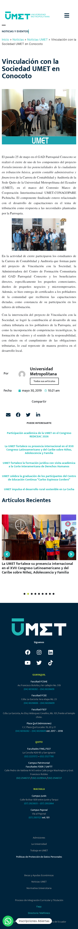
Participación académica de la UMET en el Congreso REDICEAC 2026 (39, 435)
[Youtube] (27, 663)
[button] (71, 15)
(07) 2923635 (31, 803)
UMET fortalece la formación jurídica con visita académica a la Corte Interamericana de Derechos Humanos (39, 465)
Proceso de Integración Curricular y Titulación (39, 900)
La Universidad (39, 844)
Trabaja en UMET (39, 850)
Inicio (5, 39)
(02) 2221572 (31, 756)
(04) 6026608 (31, 703)
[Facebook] (27, 652)
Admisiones (39, 838)
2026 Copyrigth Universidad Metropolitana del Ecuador (39, 922)
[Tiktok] (50, 663)
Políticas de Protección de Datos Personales (39, 857)
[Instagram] (39, 652)
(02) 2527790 (47, 756)
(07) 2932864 (47, 803)
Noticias (18, 39)
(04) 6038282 (31, 689)
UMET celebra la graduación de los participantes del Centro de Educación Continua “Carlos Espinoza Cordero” (39, 478)
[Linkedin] (50, 652)
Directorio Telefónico (39, 913)
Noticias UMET (37, 39)
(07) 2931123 (35, 817)
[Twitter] (39, 663)
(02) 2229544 (39, 778)
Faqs (39, 906)
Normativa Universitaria (39, 888)
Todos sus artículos (44, 381)
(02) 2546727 (23, 778)
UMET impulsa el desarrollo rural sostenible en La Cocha (39, 489)
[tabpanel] (39, 546)
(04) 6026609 (47, 689)
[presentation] (24, 594)
